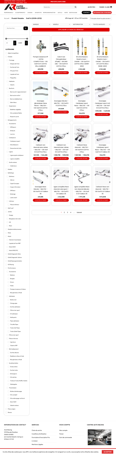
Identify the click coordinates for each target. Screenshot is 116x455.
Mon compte (63, 430)
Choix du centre (37, 430)
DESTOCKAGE (73, 12)
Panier (61, 434)
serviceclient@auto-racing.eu (13, 437)
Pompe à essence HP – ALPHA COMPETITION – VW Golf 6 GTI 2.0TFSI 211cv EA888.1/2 (40, 61)
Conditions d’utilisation (39, 434)
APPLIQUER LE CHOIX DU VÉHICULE (70, 30)
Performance (8, 12)
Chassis (29, 12)
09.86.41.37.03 (9, 439)
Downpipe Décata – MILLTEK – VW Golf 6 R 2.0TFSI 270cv (61, 103)
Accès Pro (91, 7)
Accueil (6, 18)
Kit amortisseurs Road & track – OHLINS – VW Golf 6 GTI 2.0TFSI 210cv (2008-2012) (102, 61)
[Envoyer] (75, 7)
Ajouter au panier (40, 72)
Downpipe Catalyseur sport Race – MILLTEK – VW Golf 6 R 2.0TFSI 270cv (81, 105)
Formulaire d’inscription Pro (41, 437)
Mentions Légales (37, 444)
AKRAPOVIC (38, 12)
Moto (66, 12)
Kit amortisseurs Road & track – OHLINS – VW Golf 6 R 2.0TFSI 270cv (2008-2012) (81, 61)
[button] (102, 12)
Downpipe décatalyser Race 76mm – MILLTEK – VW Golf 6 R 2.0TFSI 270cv (40, 105)
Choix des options (40, 116)
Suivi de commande (65, 437)
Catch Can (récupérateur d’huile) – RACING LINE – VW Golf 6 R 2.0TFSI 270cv (61, 61)
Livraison (35, 441)
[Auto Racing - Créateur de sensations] (22, 7)
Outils (60, 12)
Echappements (20, 12)
